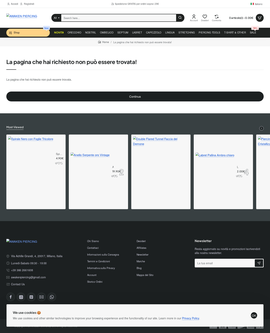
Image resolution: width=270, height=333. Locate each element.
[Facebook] (10, 297)
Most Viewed (15, 127)
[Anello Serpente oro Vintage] (90, 171)
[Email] (41, 297)
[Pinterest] (31, 297)
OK (254, 315)
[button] (56, 163)
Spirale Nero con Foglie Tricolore (59, 154)
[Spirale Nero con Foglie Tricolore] (30, 158)
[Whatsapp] (51, 297)
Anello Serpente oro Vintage (113, 167)
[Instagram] (21, 297)
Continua (135, 96)
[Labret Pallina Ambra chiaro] (214, 172)
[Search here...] (180, 17)
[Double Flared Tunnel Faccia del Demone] (161, 164)
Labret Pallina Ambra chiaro (238, 167)
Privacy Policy (190, 318)
